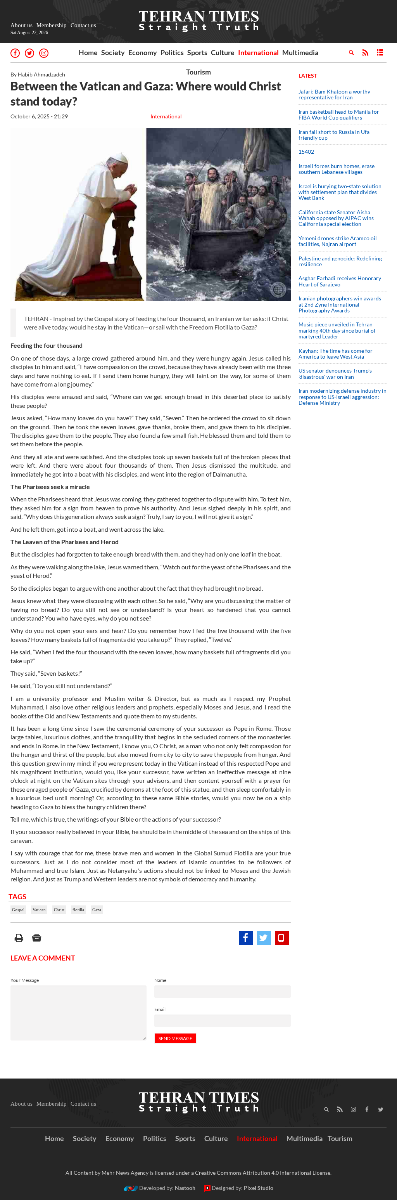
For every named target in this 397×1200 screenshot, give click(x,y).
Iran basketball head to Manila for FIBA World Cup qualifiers (339, 114)
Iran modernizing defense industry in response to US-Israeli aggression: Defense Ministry (343, 396)
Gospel (18, 909)
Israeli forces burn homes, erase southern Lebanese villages (337, 169)
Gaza (96, 909)
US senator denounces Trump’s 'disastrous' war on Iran (335, 373)
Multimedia (300, 52)
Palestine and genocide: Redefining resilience (340, 261)
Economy (142, 52)
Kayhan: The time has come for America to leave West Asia (336, 353)
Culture (223, 52)
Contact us (83, 25)
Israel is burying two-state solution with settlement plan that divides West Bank (340, 192)
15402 (306, 151)
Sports (197, 52)
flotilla (78, 909)
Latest (308, 75)
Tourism (198, 72)
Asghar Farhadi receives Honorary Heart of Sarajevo (340, 281)
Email (160, 1009)
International (258, 52)
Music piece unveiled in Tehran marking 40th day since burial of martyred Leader (337, 330)
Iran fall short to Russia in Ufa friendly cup (334, 134)
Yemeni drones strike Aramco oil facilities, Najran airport (338, 241)
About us (21, 25)
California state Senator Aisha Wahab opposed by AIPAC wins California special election (336, 218)
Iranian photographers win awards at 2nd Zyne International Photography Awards (340, 304)
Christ (59, 909)
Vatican (39, 909)
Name (160, 980)
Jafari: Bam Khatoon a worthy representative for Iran (334, 94)
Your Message (24, 980)
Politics (172, 52)
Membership (51, 25)
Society (113, 52)
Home (88, 52)
